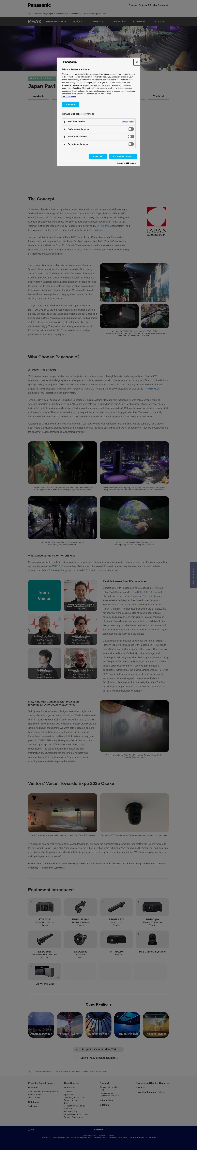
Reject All (98, 156)
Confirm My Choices (123, 156)
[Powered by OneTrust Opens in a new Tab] (128, 164)
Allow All (70, 104)
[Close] (137, 62)
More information (69, 96)
